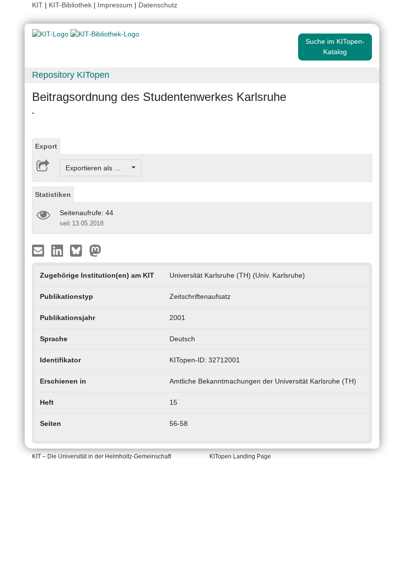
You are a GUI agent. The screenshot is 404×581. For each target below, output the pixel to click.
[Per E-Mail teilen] (39, 250)
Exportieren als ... (98, 168)
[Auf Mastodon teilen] (95, 250)
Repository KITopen (70, 75)
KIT (37, 5)
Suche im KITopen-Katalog (335, 46)
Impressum (115, 5)
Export (46, 146)
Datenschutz (157, 5)
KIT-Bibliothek (71, 5)
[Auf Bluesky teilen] (78, 250)
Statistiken (53, 194)
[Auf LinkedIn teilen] (58, 250)
